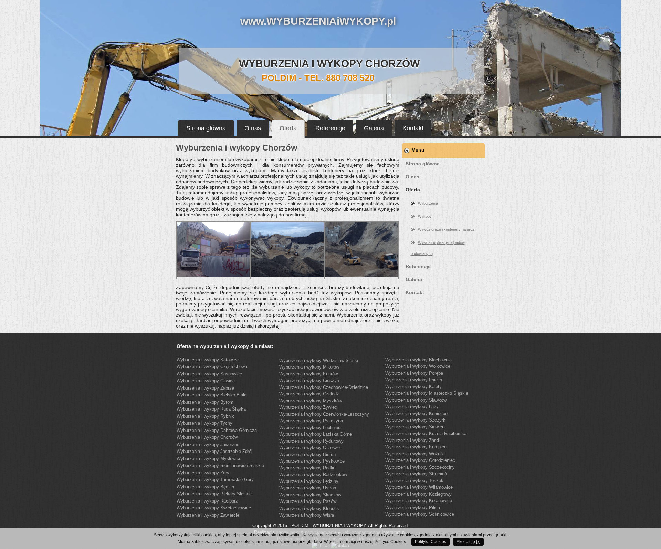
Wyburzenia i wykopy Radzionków (313, 474)
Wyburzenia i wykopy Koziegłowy (418, 494)
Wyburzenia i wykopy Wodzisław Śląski (318, 360)
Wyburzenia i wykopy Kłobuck (309, 508)
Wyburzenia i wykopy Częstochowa (212, 366)
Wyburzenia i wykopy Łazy (412, 406)
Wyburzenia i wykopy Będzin (205, 486)
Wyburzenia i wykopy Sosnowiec (209, 373)
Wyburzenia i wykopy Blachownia (418, 359)
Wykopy (425, 216)
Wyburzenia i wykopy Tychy (204, 423)
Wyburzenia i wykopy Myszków (310, 400)
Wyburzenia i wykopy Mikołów (309, 367)
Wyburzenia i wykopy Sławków (416, 400)
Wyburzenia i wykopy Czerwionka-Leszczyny (324, 414)
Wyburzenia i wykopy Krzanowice (418, 500)
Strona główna (206, 128)
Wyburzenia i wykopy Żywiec (308, 407)
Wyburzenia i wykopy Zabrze (205, 388)
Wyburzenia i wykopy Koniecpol (417, 413)
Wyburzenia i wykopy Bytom (205, 402)
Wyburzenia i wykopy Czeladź (309, 393)
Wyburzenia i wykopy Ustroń (307, 487)
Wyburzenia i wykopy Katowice (208, 359)
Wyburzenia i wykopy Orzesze (309, 447)
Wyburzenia (428, 203)
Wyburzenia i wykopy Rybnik (205, 416)
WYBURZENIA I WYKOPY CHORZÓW (329, 63)
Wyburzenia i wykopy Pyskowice (312, 461)
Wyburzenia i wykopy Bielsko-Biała (211, 394)
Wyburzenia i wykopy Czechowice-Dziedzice (323, 387)
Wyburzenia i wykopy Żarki (412, 440)
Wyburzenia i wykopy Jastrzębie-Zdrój (214, 451)
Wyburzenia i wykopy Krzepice (416, 446)
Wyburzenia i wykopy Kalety (413, 386)
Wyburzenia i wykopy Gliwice (206, 380)
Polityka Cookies (430, 541)
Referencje (330, 128)
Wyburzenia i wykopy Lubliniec (309, 427)
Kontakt (412, 128)
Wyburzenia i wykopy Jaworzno (208, 444)
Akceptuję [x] (468, 541)
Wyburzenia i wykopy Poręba (414, 373)
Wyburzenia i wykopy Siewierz (415, 426)
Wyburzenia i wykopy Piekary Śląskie (214, 493)
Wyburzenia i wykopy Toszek (414, 480)
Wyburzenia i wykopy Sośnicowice (419, 514)
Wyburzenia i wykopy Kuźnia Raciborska (425, 433)
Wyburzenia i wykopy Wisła (306, 515)
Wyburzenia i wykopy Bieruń (307, 454)
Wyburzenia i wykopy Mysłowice (209, 458)
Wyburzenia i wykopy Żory (203, 472)
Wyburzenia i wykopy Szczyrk (415, 420)
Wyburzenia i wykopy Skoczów (310, 494)
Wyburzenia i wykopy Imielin (413, 379)
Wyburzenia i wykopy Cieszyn (309, 380)
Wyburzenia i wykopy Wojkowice (417, 366)
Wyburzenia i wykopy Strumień (416, 473)
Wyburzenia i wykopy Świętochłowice (214, 507)
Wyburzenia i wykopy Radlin (307, 467)
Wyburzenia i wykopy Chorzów (207, 437)
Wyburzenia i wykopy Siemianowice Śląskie (220, 465)
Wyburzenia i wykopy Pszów (307, 501)
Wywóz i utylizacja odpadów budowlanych (438, 248)
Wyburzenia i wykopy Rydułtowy (311, 441)
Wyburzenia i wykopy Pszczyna (311, 420)
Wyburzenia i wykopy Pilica (412, 507)
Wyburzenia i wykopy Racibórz (207, 501)
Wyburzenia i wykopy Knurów (308, 373)
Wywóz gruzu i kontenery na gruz (446, 229)
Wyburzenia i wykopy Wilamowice (419, 487)
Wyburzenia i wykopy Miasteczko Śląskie (426, 393)
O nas (252, 128)
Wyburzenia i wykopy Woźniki (415, 453)
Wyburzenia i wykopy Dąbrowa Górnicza (217, 430)
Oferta (288, 128)
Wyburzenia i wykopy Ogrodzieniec (420, 460)
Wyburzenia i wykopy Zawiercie (208, 515)
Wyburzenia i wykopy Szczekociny (420, 467)
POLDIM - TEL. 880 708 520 (318, 78)
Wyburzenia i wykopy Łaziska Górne (315, 434)
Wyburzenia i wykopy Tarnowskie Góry (215, 479)
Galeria (374, 128)
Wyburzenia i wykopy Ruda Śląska (211, 409)
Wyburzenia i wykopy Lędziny (308, 481)
